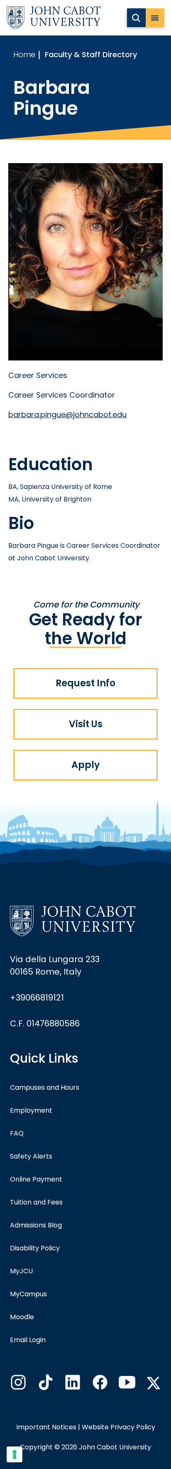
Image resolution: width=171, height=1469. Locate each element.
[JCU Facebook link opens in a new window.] (99, 1384)
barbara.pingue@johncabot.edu (67, 414)
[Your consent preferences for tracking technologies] (14, 1454)
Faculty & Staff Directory (91, 54)
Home (24, 54)
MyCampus (28, 1294)
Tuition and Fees (36, 1202)
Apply (85, 764)
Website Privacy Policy (118, 1427)
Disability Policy (35, 1248)
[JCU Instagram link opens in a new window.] (17, 1384)
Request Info (85, 683)
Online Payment (36, 1179)
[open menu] (155, 17)
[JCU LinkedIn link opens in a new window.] (71, 1384)
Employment (31, 1110)
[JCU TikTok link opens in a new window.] (44, 1384)
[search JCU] (136, 17)
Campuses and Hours (44, 1087)
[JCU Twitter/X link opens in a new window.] (153, 1383)
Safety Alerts (31, 1156)
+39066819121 (37, 997)
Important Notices (46, 1427)
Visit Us (86, 724)
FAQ (17, 1133)
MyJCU (21, 1271)
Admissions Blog (36, 1225)
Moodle (22, 1317)
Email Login (28, 1340)
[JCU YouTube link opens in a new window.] (126, 1384)
